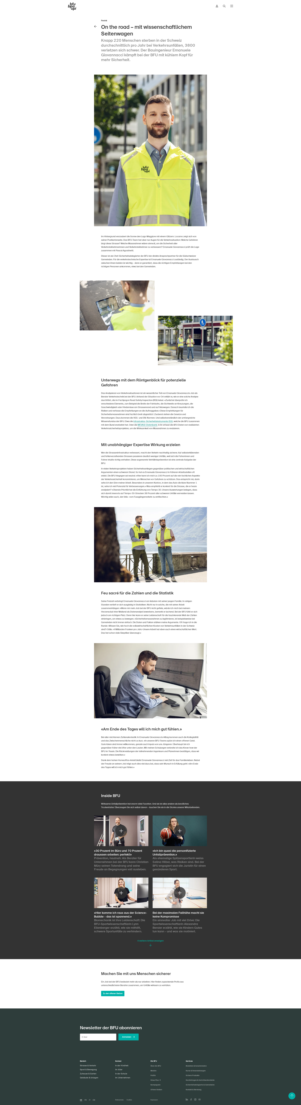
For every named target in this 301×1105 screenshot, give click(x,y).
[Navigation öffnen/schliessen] (231, 6)
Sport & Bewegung (88, 1069)
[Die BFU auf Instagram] (195, 1099)
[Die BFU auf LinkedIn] (187, 1099)
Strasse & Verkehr (88, 1065)
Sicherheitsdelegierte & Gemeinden (200, 1085)
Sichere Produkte (192, 1075)
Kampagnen (155, 1085)
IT (89, 1100)
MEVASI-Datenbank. (147, 424)
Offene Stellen (156, 1090)
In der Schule (121, 1073)
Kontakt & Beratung (193, 1090)
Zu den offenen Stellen (113, 993)
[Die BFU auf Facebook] (191, 1100)
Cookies (129, 1100)
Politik (153, 1075)
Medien (153, 1071)
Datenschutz (119, 1100)
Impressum (154, 1100)
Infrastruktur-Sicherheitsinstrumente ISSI (153, 421)
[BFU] (72, 6)
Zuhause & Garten (88, 1073)
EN (94, 1100)
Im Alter (119, 1069)
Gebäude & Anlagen (89, 1077)
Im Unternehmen (122, 1077)
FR (86, 1100)
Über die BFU (155, 1066)
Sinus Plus (154, 1080)
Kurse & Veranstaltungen (196, 1071)
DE (81, 1100)
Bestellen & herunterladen (196, 1066)
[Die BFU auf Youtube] (199, 1099)
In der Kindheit (121, 1065)
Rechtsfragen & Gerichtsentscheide (200, 1080)
